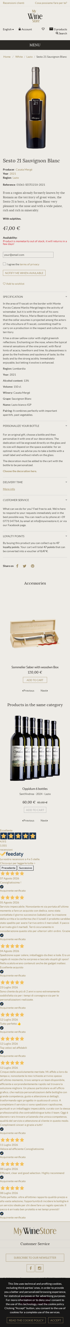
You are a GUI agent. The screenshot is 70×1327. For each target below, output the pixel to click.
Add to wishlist (15, 283)
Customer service (16, 500)
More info (9, 489)
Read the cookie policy (26, 1320)
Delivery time (13, 482)
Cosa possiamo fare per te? (51, 2)
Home (6, 56)
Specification (13, 296)
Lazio (16, 177)
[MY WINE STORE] (35, 16)
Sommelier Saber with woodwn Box (35, 667)
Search (63, 33)
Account (26, 29)
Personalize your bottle (21, 425)
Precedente (8, 867)
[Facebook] (17, 566)
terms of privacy (29, 264)
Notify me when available (24, 273)
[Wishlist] (43, 29)
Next (43, 690)
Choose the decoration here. (20, 471)
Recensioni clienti (13, 2)
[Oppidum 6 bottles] (35, 748)
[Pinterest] (32, 566)
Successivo (25, 867)
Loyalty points (13, 536)
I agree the (23, 264)
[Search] (57, 33)
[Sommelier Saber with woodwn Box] (35, 626)
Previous (29, 690)
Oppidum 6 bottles (35, 788)
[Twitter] (24, 566)
